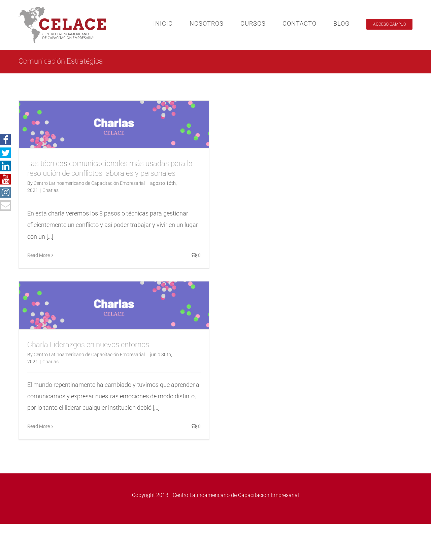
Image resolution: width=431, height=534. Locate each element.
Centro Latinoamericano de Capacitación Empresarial (89, 183)
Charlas (50, 190)
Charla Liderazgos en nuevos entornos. (89, 344)
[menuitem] (171, 23)
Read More (38, 255)
